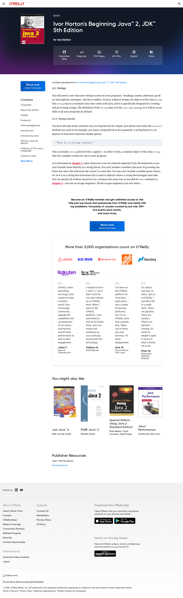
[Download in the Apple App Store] (103, 523)
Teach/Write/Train (13, 510)
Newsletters (43, 515)
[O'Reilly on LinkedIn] (16, 490)
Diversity (7, 537)
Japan (6, 561)
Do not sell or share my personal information (23, 582)
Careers (7, 515)
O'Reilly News (10, 519)
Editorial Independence (45, 591)
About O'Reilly (12, 505)
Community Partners (13, 528)
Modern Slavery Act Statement (72, 591)
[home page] (16, 3)
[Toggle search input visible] (179, 3)
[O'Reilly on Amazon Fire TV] (105, 555)
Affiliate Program (12, 533)
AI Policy (41, 524)
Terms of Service (10, 591)
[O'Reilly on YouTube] (21, 490)
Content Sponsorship (14, 542)
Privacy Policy (44, 519)
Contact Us (42, 510)
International (11, 551)
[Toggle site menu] (3, 3)
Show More (26, 161)
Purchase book (60, 465)
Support (42, 505)
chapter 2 (77, 163)
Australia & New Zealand (16, 557)
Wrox (151, 56)
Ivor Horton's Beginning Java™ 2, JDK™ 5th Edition (101, 82)
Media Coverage (12, 524)
